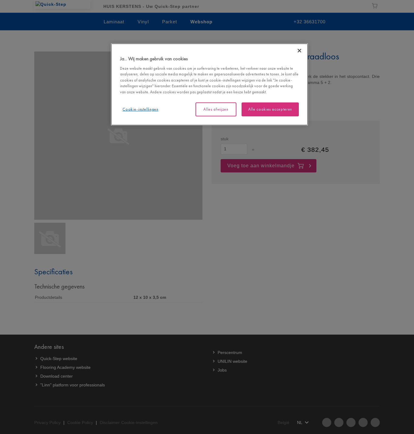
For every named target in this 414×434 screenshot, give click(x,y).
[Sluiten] (299, 50)
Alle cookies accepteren (270, 109)
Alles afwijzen (215, 109)
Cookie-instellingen (140, 109)
